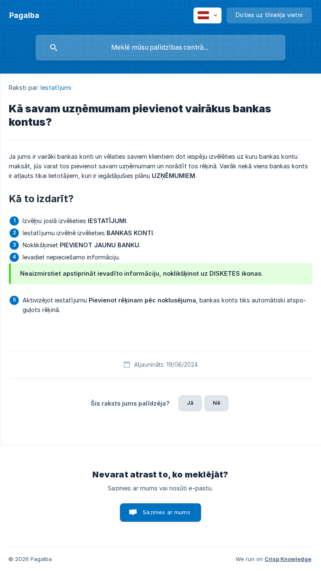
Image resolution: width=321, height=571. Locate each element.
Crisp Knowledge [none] (288, 559)
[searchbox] (160, 48)
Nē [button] (216, 402)
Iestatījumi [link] (56, 87)
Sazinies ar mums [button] (166, 512)
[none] (24, 15)
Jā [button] (190, 402)
